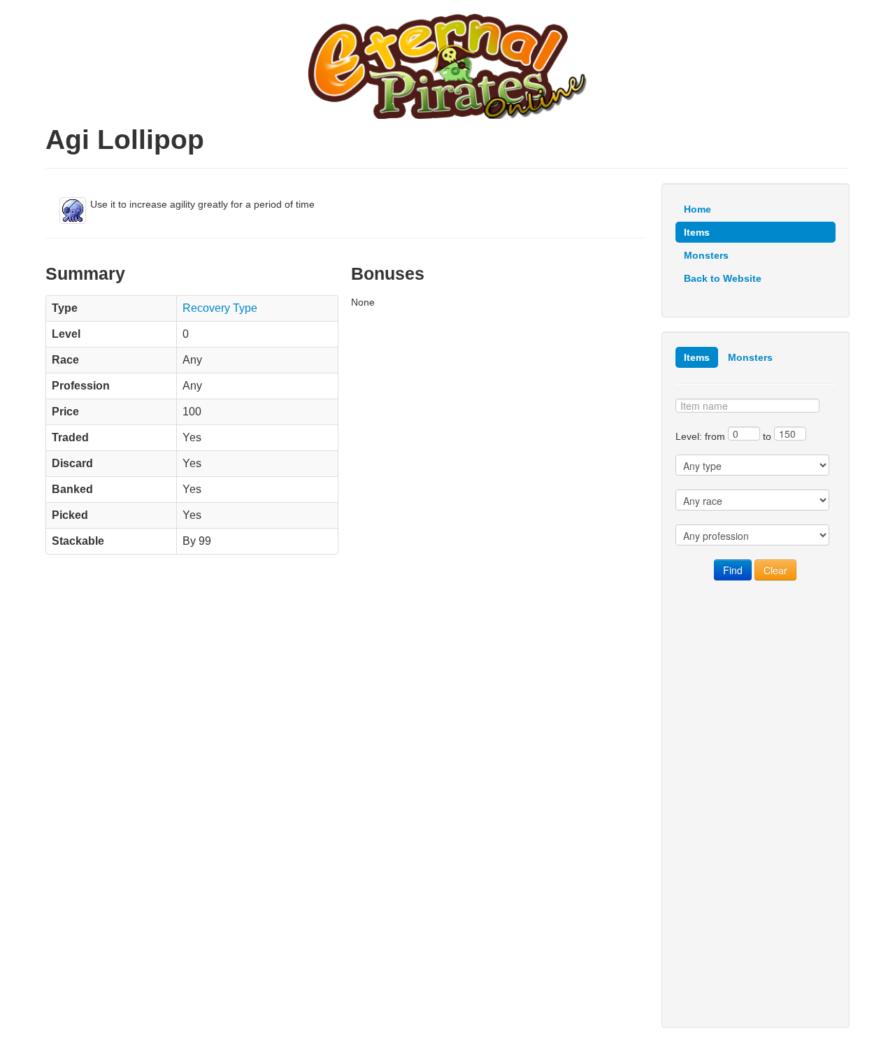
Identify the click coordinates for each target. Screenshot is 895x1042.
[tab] (696, 357)
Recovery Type (219, 308)
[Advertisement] (755, 804)
